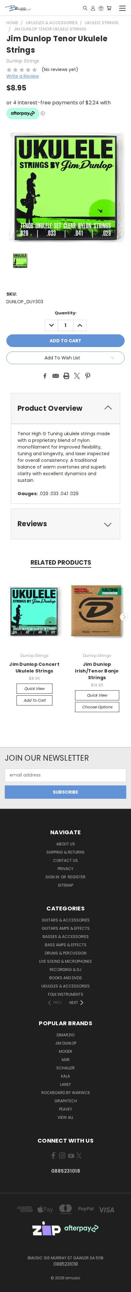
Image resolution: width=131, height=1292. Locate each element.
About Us (65, 844)
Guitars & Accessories (66, 920)
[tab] (65, 408)
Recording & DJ (65, 969)
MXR (66, 1059)
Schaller (65, 1068)
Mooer (65, 1051)
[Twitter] (77, 376)
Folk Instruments (65, 994)
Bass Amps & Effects (65, 945)
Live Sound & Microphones (65, 961)
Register (77, 877)
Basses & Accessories (66, 936)
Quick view (34, 688)
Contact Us (65, 860)
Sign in (52, 877)
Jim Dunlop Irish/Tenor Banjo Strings (97, 671)
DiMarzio (65, 1035)
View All (65, 1117)
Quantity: (66, 313)
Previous (7, 617)
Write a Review (22, 76)
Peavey (65, 1109)
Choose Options (97, 707)
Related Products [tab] (61, 562)
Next (124, 617)
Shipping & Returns (65, 852)
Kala (65, 1076)
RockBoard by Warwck (65, 1092)
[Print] (66, 376)
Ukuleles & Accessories (65, 986)
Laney (65, 1084)
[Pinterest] (88, 376)
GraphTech (65, 1101)
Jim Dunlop (65, 1043)
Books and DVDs (65, 977)
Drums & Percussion (65, 953)
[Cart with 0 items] (109, 8)
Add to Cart (34, 700)
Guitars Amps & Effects (66, 928)
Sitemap (65, 885)
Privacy (65, 868)
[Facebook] (45, 376)
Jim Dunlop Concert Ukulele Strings (34, 667)
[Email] (55, 376)
